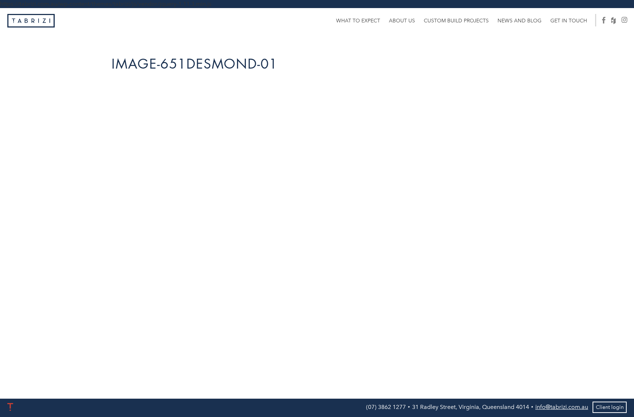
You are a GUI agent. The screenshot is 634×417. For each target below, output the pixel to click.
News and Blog (520, 21)
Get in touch (568, 21)
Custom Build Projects (456, 21)
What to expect (358, 21)
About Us (402, 21)
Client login (610, 407)
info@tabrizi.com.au (561, 406)
